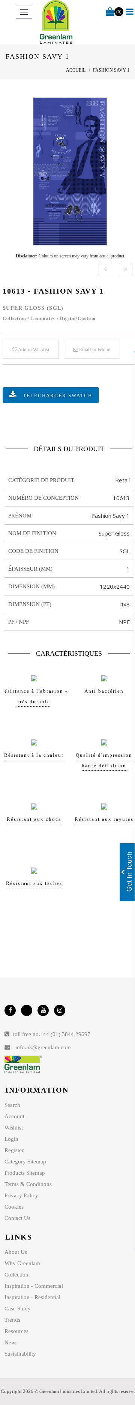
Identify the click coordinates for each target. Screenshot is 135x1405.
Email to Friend (94, 349)
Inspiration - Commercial (33, 1286)
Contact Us (17, 1218)
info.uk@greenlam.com (43, 1047)
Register (14, 1150)
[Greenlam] (56, 22)
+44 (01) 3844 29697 (65, 1034)
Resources (16, 1331)
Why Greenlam (22, 1263)
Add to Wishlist (33, 349)
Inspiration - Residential (32, 1297)
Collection (16, 1275)
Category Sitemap (25, 1162)
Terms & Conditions (28, 1184)
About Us (15, 1252)
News (11, 1342)
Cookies (14, 1207)
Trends (12, 1320)
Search (12, 1105)
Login (11, 1139)
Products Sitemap (24, 1173)
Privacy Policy (21, 1195)
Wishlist (13, 1128)
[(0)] (110, 12)
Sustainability (20, 1354)
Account (14, 1116)
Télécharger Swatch (57, 395)
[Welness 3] (105, 269)
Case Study (17, 1309)
